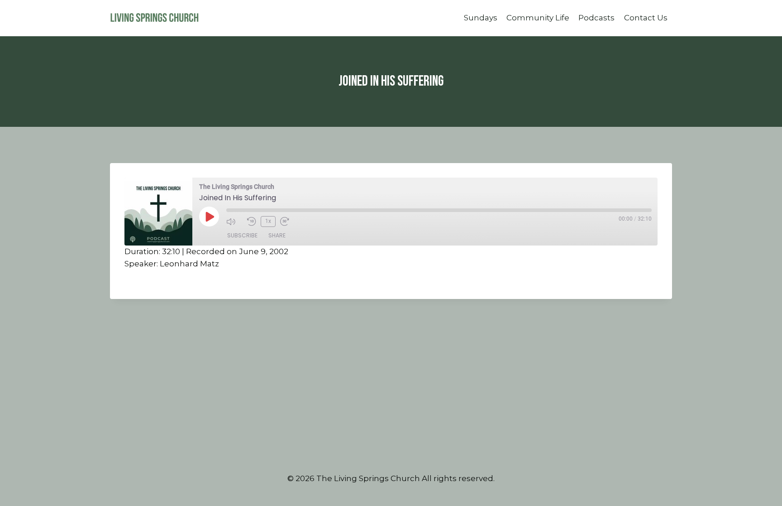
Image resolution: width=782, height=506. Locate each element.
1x (268, 221)
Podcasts (596, 17)
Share (277, 235)
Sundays (480, 17)
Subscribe (242, 235)
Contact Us (646, 17)
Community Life (537, 17)
